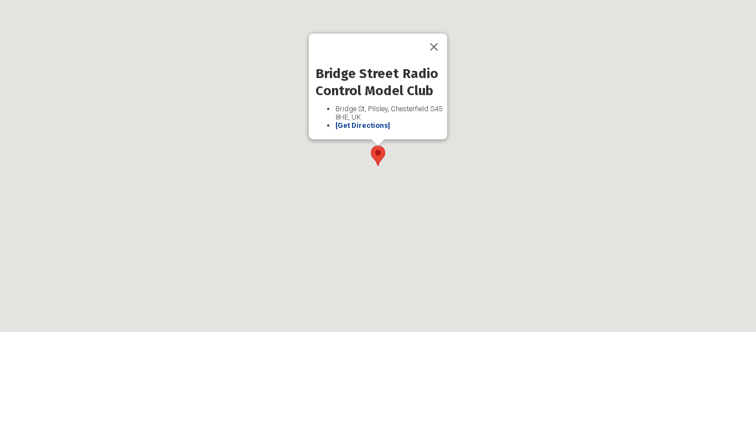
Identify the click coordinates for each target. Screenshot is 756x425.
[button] (378, 156)
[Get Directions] (362, 125)
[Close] (434, 47)
